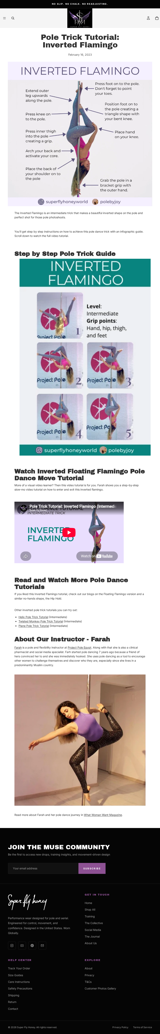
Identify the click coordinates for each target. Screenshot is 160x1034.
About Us (91, 943)
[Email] (42, 945)
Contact (13, 1008)
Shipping (13, 995)
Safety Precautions (20, 988)
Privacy (89, 975)
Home (88, 903)
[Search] (13, 18)
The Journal (92, 936)
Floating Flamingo (115, 594)
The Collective (94, 923)
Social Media (93, 929)
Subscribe (92, 868)
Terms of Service (142, 1027)
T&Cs (88, 981)
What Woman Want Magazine (103, 814)
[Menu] (4, 18)
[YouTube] (22, 945)
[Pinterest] (32, 945)
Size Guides (15, 975)
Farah (18, 647)
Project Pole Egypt (79, 647)
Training (90, 916)
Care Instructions (19, 981)
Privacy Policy (120, 1027)
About (88, 968)
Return (12, 1002)
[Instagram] (12, 945)
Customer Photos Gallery (100, 988)
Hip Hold (55, 598)
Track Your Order (19, 968)
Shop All (90, 909)
